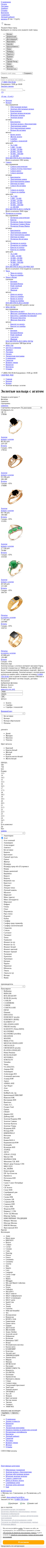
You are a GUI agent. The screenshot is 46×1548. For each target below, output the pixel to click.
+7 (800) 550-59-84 (8, 82)
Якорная (13, 290)
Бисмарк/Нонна (16, 284)
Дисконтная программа (15, 356)
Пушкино (10, 56)
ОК (3, 696)
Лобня (9, 49)
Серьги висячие (16, 173)
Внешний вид (6, 711)
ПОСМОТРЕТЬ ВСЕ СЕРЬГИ (18, 209)
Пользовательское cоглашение (13, 1509)
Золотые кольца (16, 117)
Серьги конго (15, 171)
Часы (8, 271)
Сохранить (28, 73)
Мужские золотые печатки (16, 1476)
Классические (16, 111)
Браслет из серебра (17, 326)
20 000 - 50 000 (16, 152)
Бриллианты (15, 122)
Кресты (13, 220)
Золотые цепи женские (15, 1485)
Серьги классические (18, 166)
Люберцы (10, 51)
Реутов (9, 59)
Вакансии (10, 365)
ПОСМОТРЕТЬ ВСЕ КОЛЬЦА (18, 158)
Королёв (10, 44)
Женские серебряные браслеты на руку (26, 313)
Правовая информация (10, 1514)
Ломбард (4, 8)
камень (4, 831)
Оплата (4, 4)
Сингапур (14, 288)
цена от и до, (8, 689)
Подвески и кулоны (14, 213)
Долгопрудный (12, 39)
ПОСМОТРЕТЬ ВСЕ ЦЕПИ (17, 303)
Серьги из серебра (17, 192)
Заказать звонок (7, 86)
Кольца (8, 103)
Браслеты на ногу (17, 311)
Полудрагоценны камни (20, 181)
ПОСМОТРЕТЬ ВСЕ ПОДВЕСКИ (20, 267)
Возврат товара (12, 362)
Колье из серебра (17, 301)
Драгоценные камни (18, 126)
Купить (4, 446)
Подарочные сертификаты (16, 1432)
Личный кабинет (8, 17)
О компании (6, 2)
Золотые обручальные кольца (22, 109)
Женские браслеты (17, 320)
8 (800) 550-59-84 (21, 1499)
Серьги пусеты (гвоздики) (20, 169)
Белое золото (15, 135)
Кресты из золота (17, 247)
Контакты (5, 13)
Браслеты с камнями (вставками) (23, 316)
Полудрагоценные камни (20, 128)
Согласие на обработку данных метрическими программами (19, 1517)
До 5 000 (13, 145)
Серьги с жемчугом (13, 1478)
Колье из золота (16, 299)
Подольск (10, 54)
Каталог (9, 100)
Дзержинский (11, 37)
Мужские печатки (17, 115)
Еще (7, 1487)
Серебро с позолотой (18, 141)
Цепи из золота (16, 294)
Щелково (10, 66)
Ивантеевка (11, 41)
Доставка (4, 6)
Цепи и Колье (11, 277)
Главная (9, 379)
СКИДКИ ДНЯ (7, 375)
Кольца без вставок (18, 130)
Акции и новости (13, 1421)
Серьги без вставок (18, 186)
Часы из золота (16, 273)
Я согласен (23, 1542)
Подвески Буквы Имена (20, 226)
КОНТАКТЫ (6, 1491)
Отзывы (4, 10)
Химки (9, 64)
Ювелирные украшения (15, 1470)
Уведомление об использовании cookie (16, 1520)
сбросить (15, 1413)
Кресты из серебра (17, 250)
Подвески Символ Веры (20, 224)
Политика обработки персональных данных (18, 1511)
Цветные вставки (17, 184)
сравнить (4, 406)
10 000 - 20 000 (16, 149)
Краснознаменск (12, 46)
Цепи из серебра (17, 296)
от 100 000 (14, 156)
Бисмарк (13, 282)
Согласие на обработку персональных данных (19, 1522)
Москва (9, 34)
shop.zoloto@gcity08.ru (15, 1497)
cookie (20, 1528)
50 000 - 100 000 (16, 154)
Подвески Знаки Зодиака (20, 222)
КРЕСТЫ (9, 345)
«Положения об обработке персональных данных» (20, 1533)
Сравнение (5, 15)
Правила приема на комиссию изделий (21, 1430)
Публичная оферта (8, 1524)
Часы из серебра (16, 275)
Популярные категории (10, 1466)
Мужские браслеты (18, 318)
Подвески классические (20, 218)
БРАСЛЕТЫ (10, 307)
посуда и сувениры (13, 348)
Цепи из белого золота (15, 1480)
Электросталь (12, 69)
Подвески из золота (18, 243)
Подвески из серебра (18, 245)
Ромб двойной (16, 286)
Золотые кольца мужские (20, 113)
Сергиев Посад (12, 61)
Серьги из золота (17, 190)
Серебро (13, 139)
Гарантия (9, 360)
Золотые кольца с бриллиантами (23, 124)
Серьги (8, 162)
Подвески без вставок (19, 239)
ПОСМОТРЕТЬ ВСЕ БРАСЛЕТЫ (19, 341)
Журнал (9, 1445)
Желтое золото (16, 137)
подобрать (5, 1413)
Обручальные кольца (18, 107)
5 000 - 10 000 (15, 147)
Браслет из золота (17, 324)
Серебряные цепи (13, 1483)
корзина (4, 19)
